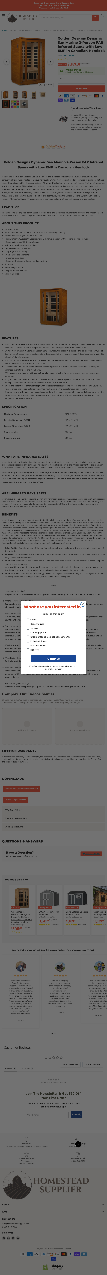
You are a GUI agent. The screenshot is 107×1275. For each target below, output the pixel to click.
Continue (53, 659)
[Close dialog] (83, 604)
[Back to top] (78, 1144)
